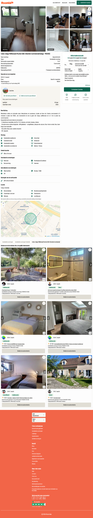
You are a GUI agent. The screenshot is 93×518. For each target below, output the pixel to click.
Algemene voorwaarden (38, 458)
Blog (33, 446)
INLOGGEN (64, 2)
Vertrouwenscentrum (37, 484)
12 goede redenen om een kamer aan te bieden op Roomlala (44, 489)
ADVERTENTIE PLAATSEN (85, 2)
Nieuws (33, 463)
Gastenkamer (35, 436)
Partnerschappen (36, 453)
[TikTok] (40, 498)
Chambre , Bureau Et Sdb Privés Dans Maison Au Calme (19, 398)
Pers (33, 451)
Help (33, 471)
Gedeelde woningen (37, 431)
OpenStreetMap (56, 236)
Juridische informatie (37, 456)
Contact (34, 473)
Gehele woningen (36, 438)
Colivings (34, 433)
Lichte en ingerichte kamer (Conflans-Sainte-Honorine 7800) (62, 290)
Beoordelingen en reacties (38, 486)
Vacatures (34, 448)
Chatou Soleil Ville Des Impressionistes (15, 344)
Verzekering (35, 481)
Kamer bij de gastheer (37, 428)
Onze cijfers (35, 461)
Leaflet (48, 236)
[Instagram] (37, 498)
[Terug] (3, 11)
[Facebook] (33, 498)
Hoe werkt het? (36, 478)
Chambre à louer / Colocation (9, 290)
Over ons (34, 476)
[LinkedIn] (44, 498)
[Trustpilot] (39, 506)
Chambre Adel (56, 398)
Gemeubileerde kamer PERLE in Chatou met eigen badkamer (68, 344)
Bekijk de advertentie (23, 297)
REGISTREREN (72, 2)
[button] (3, 203)
